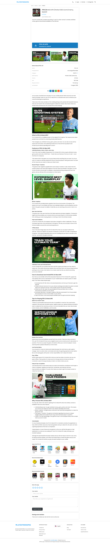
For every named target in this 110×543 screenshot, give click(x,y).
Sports (40, 5)
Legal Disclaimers (84, 531)
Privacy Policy (42, 529)
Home (32, 5)
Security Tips (83, 527)
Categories (90, 2)
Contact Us (41, 527)
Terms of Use (83, 529)
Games (83, 2)
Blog (68, 527)
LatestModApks (53, 540)
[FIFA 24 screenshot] (41, 56)
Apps (78, 2)
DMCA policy (41, 531)
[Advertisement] (55, 32)
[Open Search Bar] (95, 2)
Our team (69, 529)
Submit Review (37, 509)
